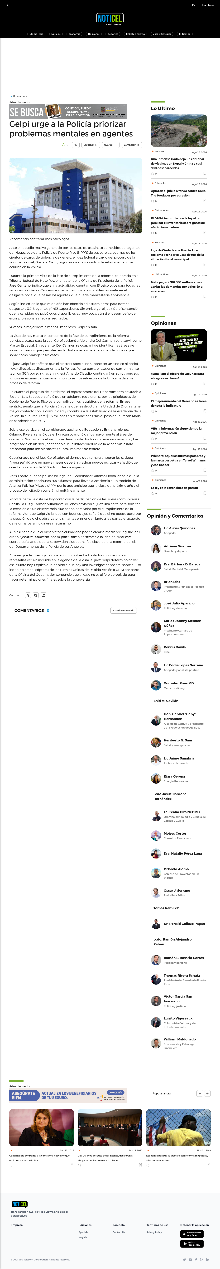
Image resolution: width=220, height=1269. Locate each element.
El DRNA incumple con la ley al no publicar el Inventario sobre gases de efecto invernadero (178, 222)
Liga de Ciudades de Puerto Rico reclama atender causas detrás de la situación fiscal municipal (177, 254)
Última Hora (36, 34)
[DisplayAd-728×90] (75, 111)
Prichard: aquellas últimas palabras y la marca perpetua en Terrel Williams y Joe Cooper (178, 460)
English (83, 1237)
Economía (74, 34)
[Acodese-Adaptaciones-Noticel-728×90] (68, 1095)
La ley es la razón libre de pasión (174, 487)
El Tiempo (185, 34)
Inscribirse (208, 5)
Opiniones (94, 34)
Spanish (83, 1232)
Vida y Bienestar (162, 34)
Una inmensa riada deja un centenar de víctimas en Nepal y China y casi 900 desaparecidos (177, 163)
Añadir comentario (123, 610)
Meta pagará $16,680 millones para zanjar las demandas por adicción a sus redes (177, 286)
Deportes (113, 34)
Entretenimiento (135, 34)
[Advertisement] (110, 62)
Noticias (56, 34)
